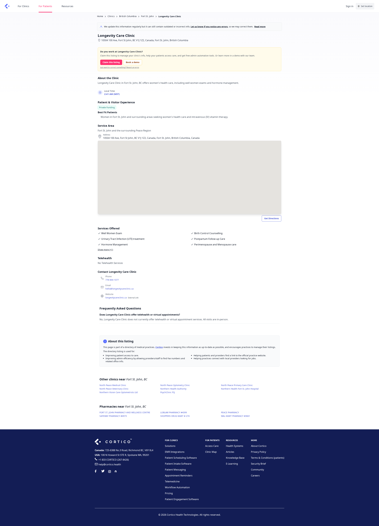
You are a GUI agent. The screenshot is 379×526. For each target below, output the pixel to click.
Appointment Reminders (178, 475)
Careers (255, 475)
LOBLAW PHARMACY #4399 (173, 412)
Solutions (170, 446)
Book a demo (132, 62)
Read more (259, 26)
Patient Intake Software (178, 463)
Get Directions (271, 218)
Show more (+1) (105, 249)
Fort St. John (147, 16)
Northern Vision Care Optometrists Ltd (118, 392)
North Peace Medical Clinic (112, 385)
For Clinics (23, 6)
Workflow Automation (177, 487)
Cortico (159, 347)
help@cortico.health (109, 464)
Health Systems (234, 446)
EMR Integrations (174, 451)
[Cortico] (7, 6)
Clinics (111, 16)
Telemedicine (172, 481)
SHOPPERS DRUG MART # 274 (175, 416)
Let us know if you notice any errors (209, 26)
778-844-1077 (112, 279)
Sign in (349, 6)
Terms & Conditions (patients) (267, 457)
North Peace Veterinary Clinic (114, 388)
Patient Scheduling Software (181, 457)
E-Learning (232, 463)
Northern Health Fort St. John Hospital (240, 388)
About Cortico (258, 446)
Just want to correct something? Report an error (119, 67)
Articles (230, 451)
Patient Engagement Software (182, 499)
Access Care (212, 446)
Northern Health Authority (173, 388)
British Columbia (128, 16)
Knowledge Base (235, 457)
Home (100, 16)
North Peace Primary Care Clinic (237, 385)
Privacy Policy (258, 451)
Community (257, 469)
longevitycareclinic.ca (121, 297)
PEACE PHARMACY (230, 412)
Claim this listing (111, 62)
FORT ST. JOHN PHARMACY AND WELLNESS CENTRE (124, 412)
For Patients (45, 6)
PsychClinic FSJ (167, 392)
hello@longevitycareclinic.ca (119, 288)
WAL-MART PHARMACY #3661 (235, 416)
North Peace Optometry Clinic (175, 385)
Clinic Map (211, 451)
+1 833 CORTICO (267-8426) (113, 459)
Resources (67, 6)
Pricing (169, 493)
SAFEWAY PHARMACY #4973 (113, 416)
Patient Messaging (175, 469)
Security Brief (258, 463)
